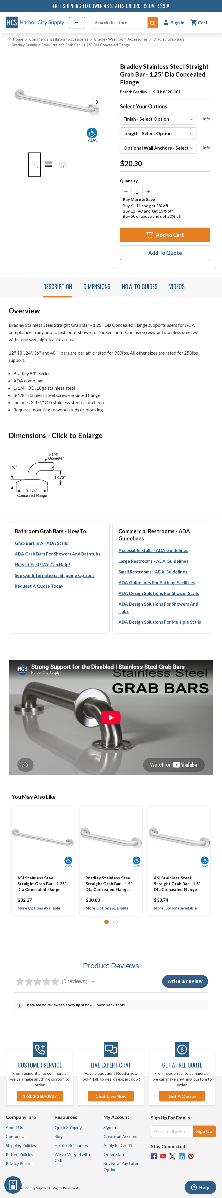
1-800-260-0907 (40, 1096)
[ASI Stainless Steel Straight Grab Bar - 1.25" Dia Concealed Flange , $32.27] (43, 838)
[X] (172, 1156)
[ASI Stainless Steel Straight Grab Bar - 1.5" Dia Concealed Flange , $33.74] (179, 838)
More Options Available (38, 908)
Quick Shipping (68, 1127)
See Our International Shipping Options (55, 575)
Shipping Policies (21, 1145)
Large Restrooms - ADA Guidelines (153, 561)
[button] (96, 102)
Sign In (109, 1127)
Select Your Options (143, 106)
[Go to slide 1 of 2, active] (106, 922)
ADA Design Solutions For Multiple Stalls (160, 622)
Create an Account (120, 1136)
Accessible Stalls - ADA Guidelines (153, 550)
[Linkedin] (182, 1156)
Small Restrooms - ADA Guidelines (153, 571)
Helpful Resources (71, 1145)
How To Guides (140, 286)
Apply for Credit (117, 1145)
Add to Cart (169, 235)
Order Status (115, 1154)
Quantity (129, 180)
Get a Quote (182, 1096)
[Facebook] (154, 1156)
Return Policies (19, 1154)
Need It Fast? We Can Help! (42, 564)
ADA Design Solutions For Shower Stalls (159, 593)
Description (57, 286)
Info (206, 118)
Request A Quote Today (39, 586)
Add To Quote (165, 253)
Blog (59, 1136)
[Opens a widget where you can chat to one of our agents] (200, 1188)
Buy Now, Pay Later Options (120, 1166)
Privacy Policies (20, 1163)
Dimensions (97, 286)
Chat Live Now (111, 1096)
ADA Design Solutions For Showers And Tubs (158, 607)
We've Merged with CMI (72, 1157)
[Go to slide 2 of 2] (115, 922)
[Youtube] (163, 1156)
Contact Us (16, 1136)
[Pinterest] (191, 1156)
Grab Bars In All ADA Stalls (41, 543)
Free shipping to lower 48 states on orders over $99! (111, 6)
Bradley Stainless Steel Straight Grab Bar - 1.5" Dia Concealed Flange (109, 883)
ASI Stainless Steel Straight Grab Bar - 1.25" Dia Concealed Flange (41, 883)
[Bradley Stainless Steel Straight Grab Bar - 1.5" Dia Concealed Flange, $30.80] (111, 838)
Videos (177, 286)
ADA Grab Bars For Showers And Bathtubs (57, 553)
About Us (14, 1127)
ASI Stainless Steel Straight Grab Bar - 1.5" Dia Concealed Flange (177, 883)
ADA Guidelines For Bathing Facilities (157, 582)
